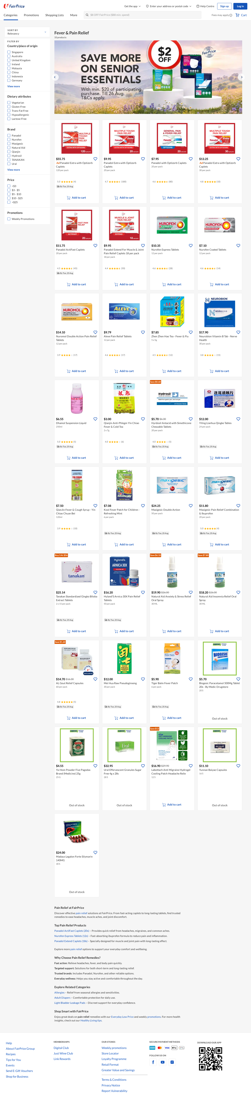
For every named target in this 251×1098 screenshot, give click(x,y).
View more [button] (13, 86)
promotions (154, 1016)
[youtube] (162, 1064)
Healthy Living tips (91, 1020)
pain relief (81, 913)
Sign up (224, 6)
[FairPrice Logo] (14, 6)
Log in (240, 6)
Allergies (59, 992)
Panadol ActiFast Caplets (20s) (71, 930)
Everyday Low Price (122, 1016)
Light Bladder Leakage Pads (69, 1002)
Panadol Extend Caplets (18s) (70, 941)
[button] (230, 15)
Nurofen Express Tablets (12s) (71, 935)
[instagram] (172, 1064)
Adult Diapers (62, 997)
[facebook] (153, 1064)
